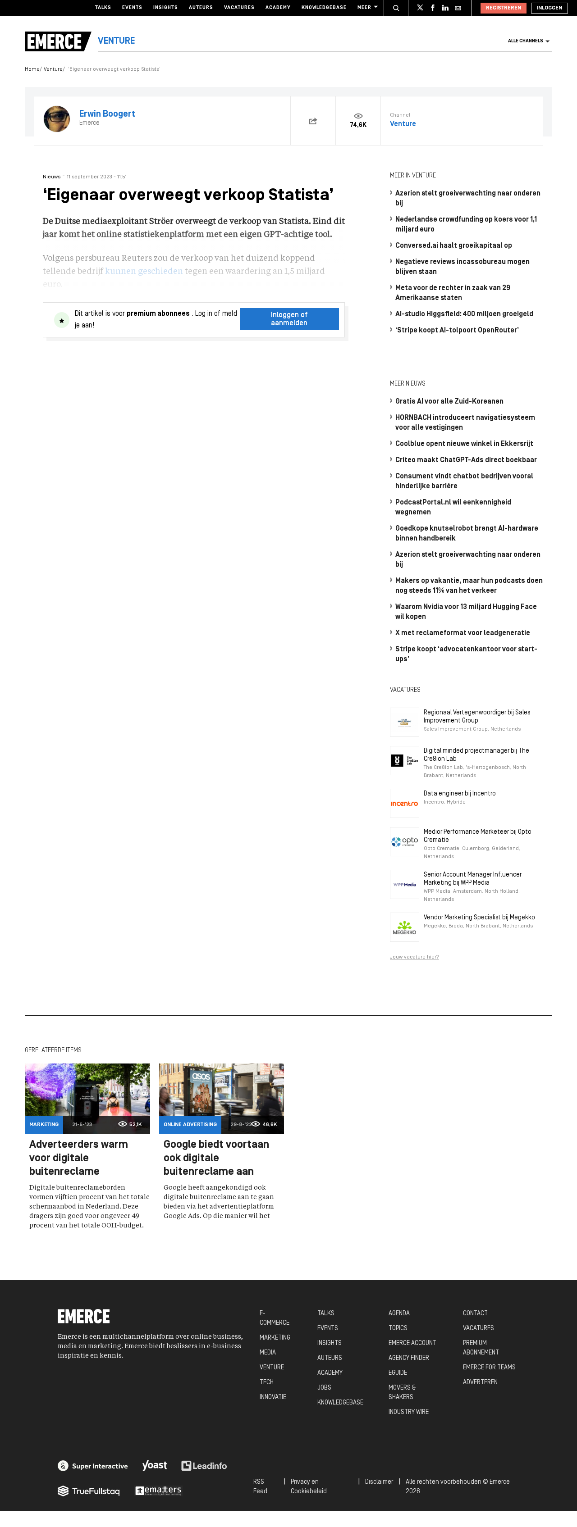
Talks (103, 7)
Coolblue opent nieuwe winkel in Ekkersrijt (464, 444)
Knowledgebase (324, 7)
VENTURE (272, 1367)
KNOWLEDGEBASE (340, 1403)
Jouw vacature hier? (414, 957)
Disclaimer (379, 1482)
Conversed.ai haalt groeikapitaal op (453, 246)
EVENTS (327, 1328)
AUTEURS (329, 1358)
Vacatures (239, 7)
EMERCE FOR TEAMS (489, 1367)
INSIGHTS (329, 1343)
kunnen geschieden (144, 272)
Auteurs (201, 7)
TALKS (325, 1313)
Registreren (503, 8)
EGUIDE (398, 1373)
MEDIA (268, 1353)
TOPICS (398, 1328)
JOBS (324, 1388)
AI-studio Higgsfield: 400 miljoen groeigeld (464, 314)
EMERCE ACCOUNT (412, 1343)
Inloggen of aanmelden (289, 319)
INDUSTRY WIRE (409, 1412)
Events (132, 7)
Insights (165, 7)
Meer (364, 7)
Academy (278, 7)
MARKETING (275, 1338)
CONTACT (475, 1313)
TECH (267, 1382)
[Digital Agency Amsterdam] (93, 1465)
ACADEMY (330, 1373)
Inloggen (549, 8)
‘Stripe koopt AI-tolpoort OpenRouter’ (457, 330)
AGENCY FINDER (409, 1358)
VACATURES (478, 1328)
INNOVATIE (273, 1397)
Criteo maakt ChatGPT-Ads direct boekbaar (466, 460)
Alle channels (525, 41)
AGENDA (399, 1313)
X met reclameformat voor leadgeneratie (462, 633)
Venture (53, 69)
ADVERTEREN (480, 1382)
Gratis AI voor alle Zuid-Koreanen (449, 401)
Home (32, 69)
